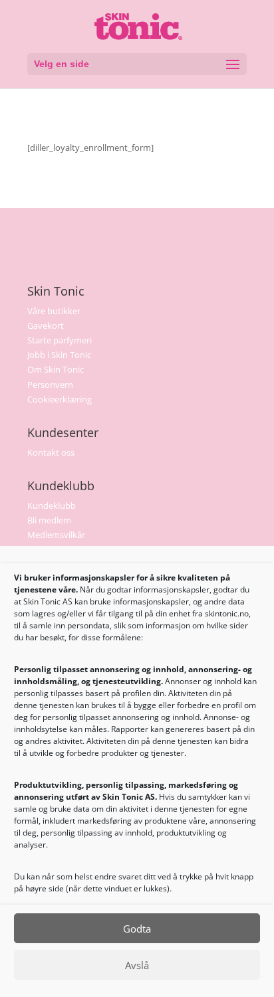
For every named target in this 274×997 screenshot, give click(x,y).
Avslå (137, 965)
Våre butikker (53, 311)
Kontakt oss (50, 452)
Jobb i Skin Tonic (59, 355)
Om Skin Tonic (55, 369)
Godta (137, 928)
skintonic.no (227, 613)
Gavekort (45, 325)
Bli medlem (49, 520)
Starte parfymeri (59, 340)
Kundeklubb (51, 505)
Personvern (50, 385)
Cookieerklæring (59, 399)
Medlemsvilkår (56, 535)
